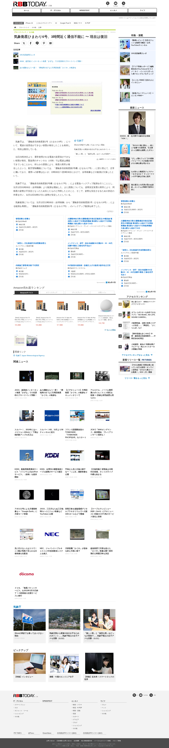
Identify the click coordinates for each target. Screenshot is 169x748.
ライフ (142, 10)
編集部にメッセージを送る (107, 159)
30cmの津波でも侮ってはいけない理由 (89, 145)
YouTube (145, 695)
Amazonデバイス (26, 293)
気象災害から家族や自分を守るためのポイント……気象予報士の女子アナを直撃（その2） (109, 149)
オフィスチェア (51, 292)
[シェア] (30, 43)
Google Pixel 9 (65, 23)
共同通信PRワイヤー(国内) (66, 733)
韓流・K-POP (77, 708)
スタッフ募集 (117, 740)
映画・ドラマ (77, 705)
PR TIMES (18, 733)
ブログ (75, 722)
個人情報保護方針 (86, 740)
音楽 (74, 713)
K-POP (87, 23)
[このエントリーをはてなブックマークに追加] (50, 43)
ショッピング (19, 713)
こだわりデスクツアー (44, 23)
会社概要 (76, 740)
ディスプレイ (77, 292)
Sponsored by (101, 282)
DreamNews (47, 733)
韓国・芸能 (76, 711)
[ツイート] (24, 43)
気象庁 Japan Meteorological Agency (30, 355)
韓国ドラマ (78, 23)
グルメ (104, 705)
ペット (104, 708)
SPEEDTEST (84, 10)
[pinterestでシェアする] (44, 43)
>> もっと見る (110, 330)
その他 (17, 716)
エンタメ (113, 10)
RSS (155, 695)
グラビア (76, 719)
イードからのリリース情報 (102, 740)
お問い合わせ (50, 740)
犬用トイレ (102, 292)
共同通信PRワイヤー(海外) (92, 733)
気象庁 (80, 140)
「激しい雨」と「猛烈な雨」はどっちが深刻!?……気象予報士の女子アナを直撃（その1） (109, 154)
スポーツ (76, 716)
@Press (31, 733)
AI (56, 23)
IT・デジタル (55, 10)
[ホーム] (15, 27)
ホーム (26, 10)
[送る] (37, 43)
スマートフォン (20, 705)
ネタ (16, 708)
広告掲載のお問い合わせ (64, 740)
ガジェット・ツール (21, 711)
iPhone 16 (29, 23)
